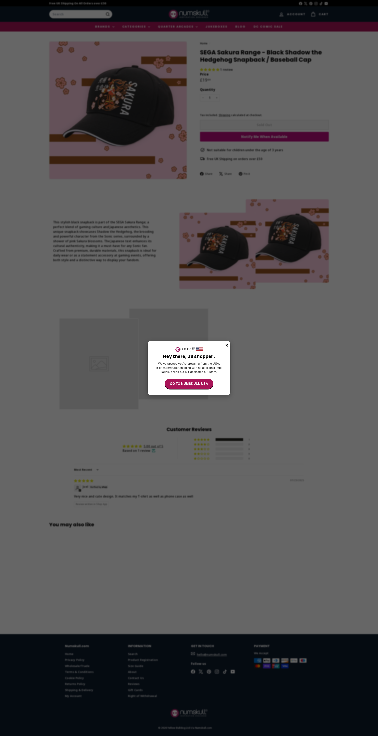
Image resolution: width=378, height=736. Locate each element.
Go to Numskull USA (189, 383)
